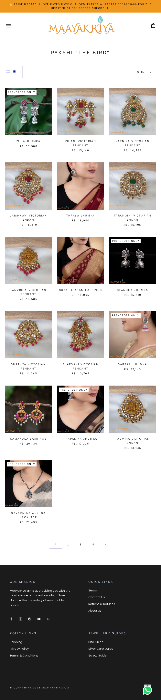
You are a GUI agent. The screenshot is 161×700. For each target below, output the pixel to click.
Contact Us (96, 597)
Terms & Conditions (24, 655)
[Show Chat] (148, 690)
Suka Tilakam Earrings (80, 290)
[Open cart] (153, 26)
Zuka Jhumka (28, 141)
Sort (143, 72)
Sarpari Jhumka (132, 364)
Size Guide (95, 642)
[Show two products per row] (8, 71)
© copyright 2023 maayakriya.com (39, 687)
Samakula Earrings (28, 438)
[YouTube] (39, 618)
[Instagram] (20, 618)
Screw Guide (97, 655)
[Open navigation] (8, 25)
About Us (95, 611)
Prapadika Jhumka (80, 438)
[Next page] (105, 544)
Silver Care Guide (100, 649)
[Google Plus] (48, 618)
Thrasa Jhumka (80, 215)
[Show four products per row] (14, 71)
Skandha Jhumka (132, 290)
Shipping (16, 642)
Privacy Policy (19, 649)
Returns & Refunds (101, 604)
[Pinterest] (29, 618)
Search (93, 590)
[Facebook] (11, 618)
